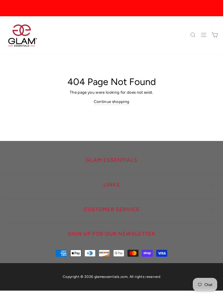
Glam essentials (111, 160)
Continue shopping (112, 101)
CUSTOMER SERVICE (112, 209)
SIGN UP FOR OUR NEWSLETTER (111, 234)
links (111, 185)
